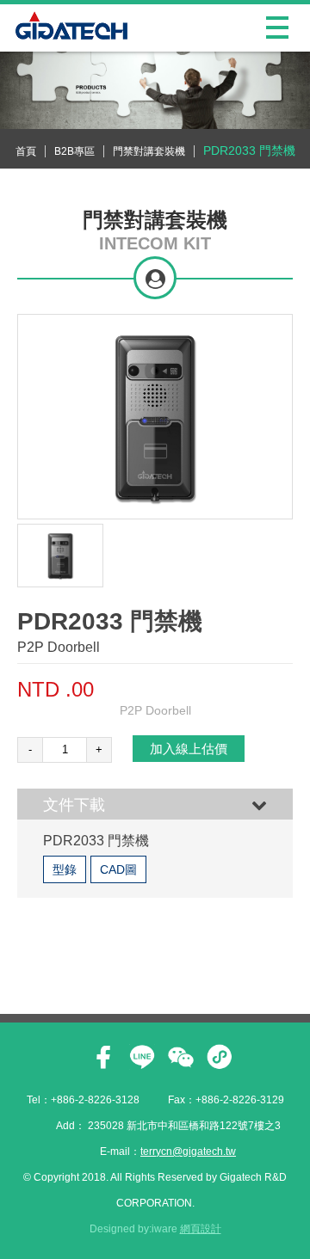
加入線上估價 (188, 748)
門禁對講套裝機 (149, 151)
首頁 (26, 151)
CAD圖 (118, 869)
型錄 (65, 869)
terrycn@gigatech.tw (188, 1151)
